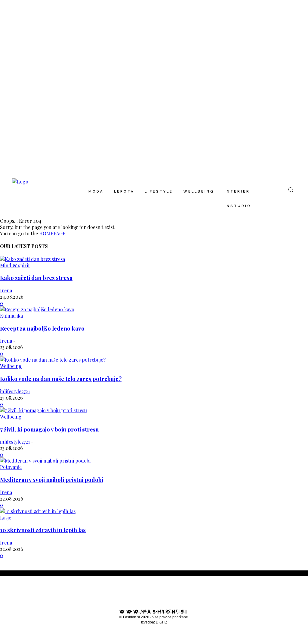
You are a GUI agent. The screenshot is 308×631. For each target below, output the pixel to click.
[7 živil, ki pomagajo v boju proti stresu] (43, 410)
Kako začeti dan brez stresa (36, 277)
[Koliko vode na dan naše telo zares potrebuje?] (53, 359)
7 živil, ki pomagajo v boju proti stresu (49, 429)
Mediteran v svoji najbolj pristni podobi (51, 479)
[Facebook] (4, 593)
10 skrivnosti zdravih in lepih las (43, 530)
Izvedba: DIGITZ (154, 622)
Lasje (5, 517)
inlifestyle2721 (15, 391)
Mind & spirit (15, 265)
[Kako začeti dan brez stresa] (32, 259)
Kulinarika (11, 315)
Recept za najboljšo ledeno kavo (42, 328)
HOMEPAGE (52, 233)
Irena (6, 290)
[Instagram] (16, 593)
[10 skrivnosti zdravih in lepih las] (37, 511)
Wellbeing (11, 366)
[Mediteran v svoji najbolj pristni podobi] (45, 460)
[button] (290, 189)
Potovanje (11, 467)
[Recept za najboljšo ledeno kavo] (37, 309)
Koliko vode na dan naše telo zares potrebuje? (61, 378)
